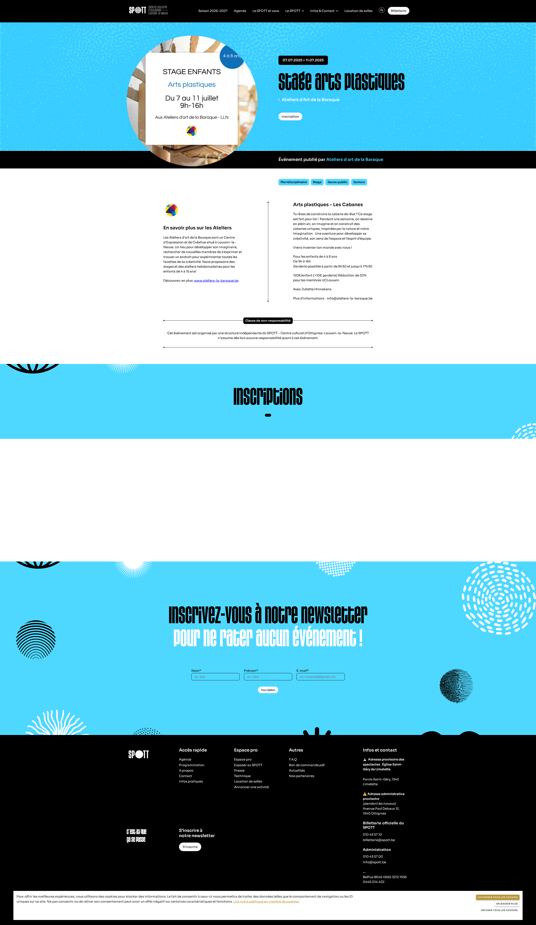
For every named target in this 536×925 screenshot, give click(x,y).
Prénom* (251, 671)
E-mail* (302, 671)
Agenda (240, 11)
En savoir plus (507, 903)
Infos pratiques (191, 781)
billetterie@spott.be (379, 840)
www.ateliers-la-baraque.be (216, 281)
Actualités (297, 770)
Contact (185, 776)
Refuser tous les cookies (499, 910)
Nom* (196, 671)
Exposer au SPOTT (248, 765)
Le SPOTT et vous (266, 11)
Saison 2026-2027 (213, 11)
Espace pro (242, 759)
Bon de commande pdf (307, 765)
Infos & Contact (322, 11)
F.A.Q (293, 759)
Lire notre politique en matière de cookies (266, 901)
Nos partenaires (301, 776)
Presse (239, 770)
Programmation (191, 765)
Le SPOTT (292, 11)
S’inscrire (190, 847)
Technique (242, 776)
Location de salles (358, 11)
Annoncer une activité (251, 787)
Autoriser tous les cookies (498, 897)
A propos (186, 770)
